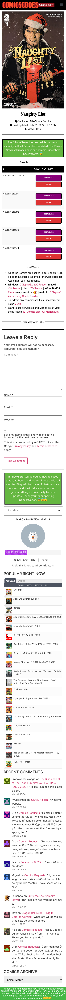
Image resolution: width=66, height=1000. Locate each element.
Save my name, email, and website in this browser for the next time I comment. (29, 436)
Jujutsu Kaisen (39, 799)
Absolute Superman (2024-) (27, 626)
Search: (24, 162)
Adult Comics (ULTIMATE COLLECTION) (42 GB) (37, 617)
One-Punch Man (21, 734)
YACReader (40, 284)
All (46, 585)
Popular (10, 581)
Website (9, 419)
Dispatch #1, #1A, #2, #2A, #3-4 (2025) (32, 653)
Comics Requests (29, 812)
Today (21, 585)
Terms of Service (47, 446)
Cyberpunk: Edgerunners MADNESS (31, 698)
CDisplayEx (26, 284)
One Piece (18, 589)
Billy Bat (17, 743)
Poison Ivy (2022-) (32, 862)
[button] (61, 4)
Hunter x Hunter (21, 761)
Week (29, 585)
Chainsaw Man (20, 689)
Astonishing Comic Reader (23, 296)
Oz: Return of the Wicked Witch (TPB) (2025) (35, 644)
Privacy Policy (22, 446)
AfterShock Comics (40, 121)
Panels (12, 292)
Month (38, 585)
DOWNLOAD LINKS (43, 169)
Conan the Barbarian (23, 707)
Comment (11, 354)
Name (8, 395)
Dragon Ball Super (22, 725)
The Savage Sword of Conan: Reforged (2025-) (37, 716)
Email (8, 407)
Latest (21, 581)
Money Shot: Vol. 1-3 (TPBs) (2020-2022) (34, 662)
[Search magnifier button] (59, 510)
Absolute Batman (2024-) (26, 598)
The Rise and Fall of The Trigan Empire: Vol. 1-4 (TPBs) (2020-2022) (36, 782)
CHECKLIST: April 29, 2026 (26, 635)
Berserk (17, 608)
